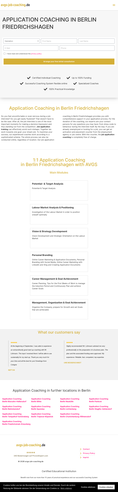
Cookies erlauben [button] (106, 487)
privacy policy (36, 54)
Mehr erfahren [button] (66, 488)
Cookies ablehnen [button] (88, 487)
